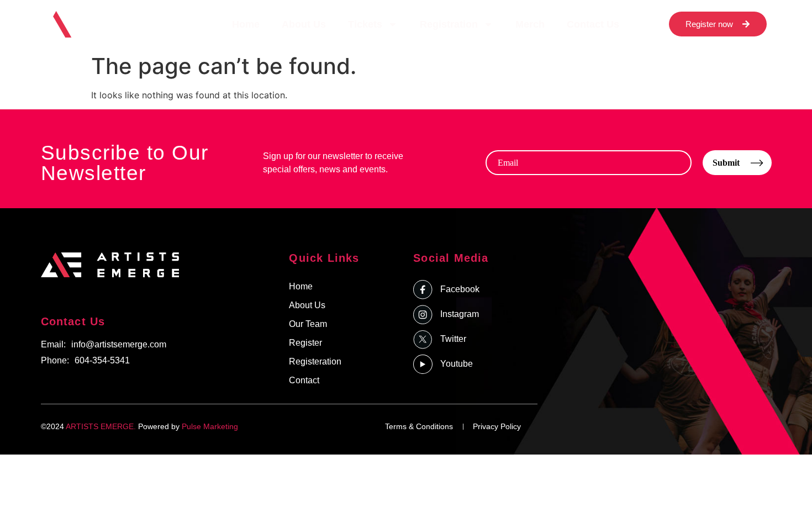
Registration (449, 24)
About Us (304, 24)
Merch (530, 24)
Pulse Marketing (210, 426)
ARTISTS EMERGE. (101, 426)
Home (246, 24)
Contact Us (593, 24)
